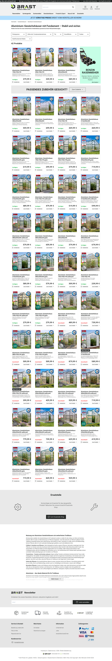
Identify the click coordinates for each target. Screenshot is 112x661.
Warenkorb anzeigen (39, 630)
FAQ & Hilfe (14, 630)
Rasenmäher (16, 13)
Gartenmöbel (37, 13)
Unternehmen (60, 628)
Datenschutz (51, 650)
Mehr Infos (66, 658)
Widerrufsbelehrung (65, 650)
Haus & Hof (71, 13)
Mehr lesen (55, 579)
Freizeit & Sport (60, 13)
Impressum (44, 650)
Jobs (57, 630)
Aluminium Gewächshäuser (35, 21)
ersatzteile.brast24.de (62, 633)
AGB (57, 650)
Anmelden (36, 628)
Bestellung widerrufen (17, 628)
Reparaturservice (16, 633)
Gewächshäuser (48, 13)
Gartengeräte (27, 13)
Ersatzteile (80, 13)
